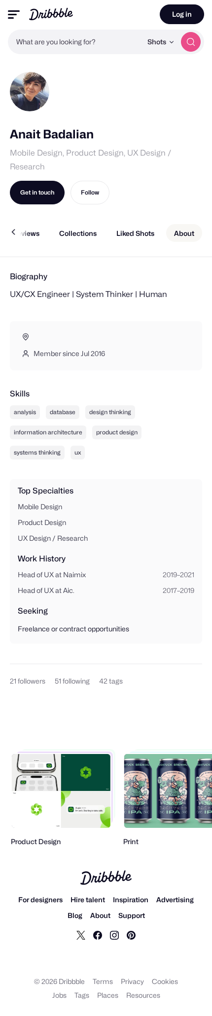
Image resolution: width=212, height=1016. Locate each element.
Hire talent (88, 899)
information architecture (48, 432)
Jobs (59, 995)
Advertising (175, 899)
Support (131, 915)
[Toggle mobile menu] (14, 14)
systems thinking (37, 452)
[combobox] (74, 42)
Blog (75, 915)
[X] (80, 934)
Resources (143, 995)
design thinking (110, 412)
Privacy (132, 981)
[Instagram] (114, 934)
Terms (103, 981)
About (100, 915)
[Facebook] (97, 934)
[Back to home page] (51, 14)
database (62, 412)
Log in (182, 14)
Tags (81, 995)
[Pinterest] (131, 934)
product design (117, 432)
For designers (40, 899)
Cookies (165, 981)
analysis (25, 412)
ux (77, 452)
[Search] (191, 42)
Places (107, 995)
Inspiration (130, 899)
